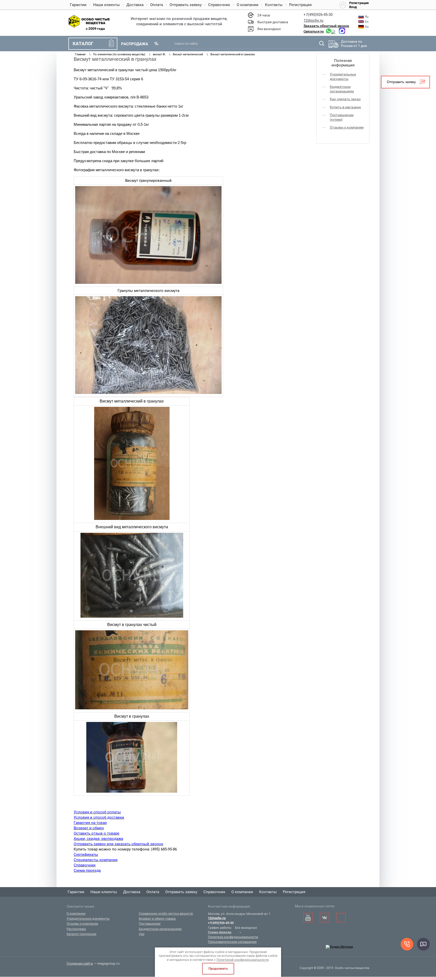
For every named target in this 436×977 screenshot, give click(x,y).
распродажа (134, 44)
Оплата (156, 5)
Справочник (219, 5)
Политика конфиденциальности (233, 937)
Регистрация (300, 5)
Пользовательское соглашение (232, 942)
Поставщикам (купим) (341, 117)
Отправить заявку (186, 5)
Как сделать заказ (345, 99)
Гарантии (78, 5)
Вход (353, 7)
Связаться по (314, 31)
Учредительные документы (343, 76)
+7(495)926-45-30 (318, 14)
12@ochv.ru (313, 20)
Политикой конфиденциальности (242, 960)
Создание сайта (80, 963)
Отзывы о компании (347, 127)
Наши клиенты (106, 5)
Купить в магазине (345, 107)
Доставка (135, 5)
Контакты (274, 5)
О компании (247, 5)
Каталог (83, 43)
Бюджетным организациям (342, 89)
